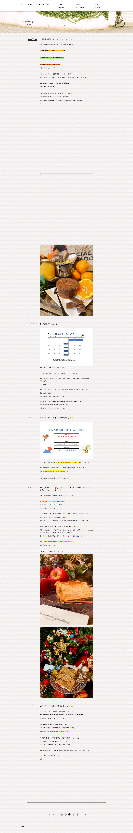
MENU (78, 5)
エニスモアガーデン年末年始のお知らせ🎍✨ (56, 418)
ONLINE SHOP (80, 7)
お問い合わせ (25, 825)
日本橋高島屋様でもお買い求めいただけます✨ (57, 39)
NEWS (96, 5)
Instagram (97, 7)
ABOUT (60, 5)
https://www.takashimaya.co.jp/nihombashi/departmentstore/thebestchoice (61, 100)
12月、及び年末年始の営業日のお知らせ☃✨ (56, 706)
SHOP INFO (61, 7)
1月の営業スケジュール (48, 324)
